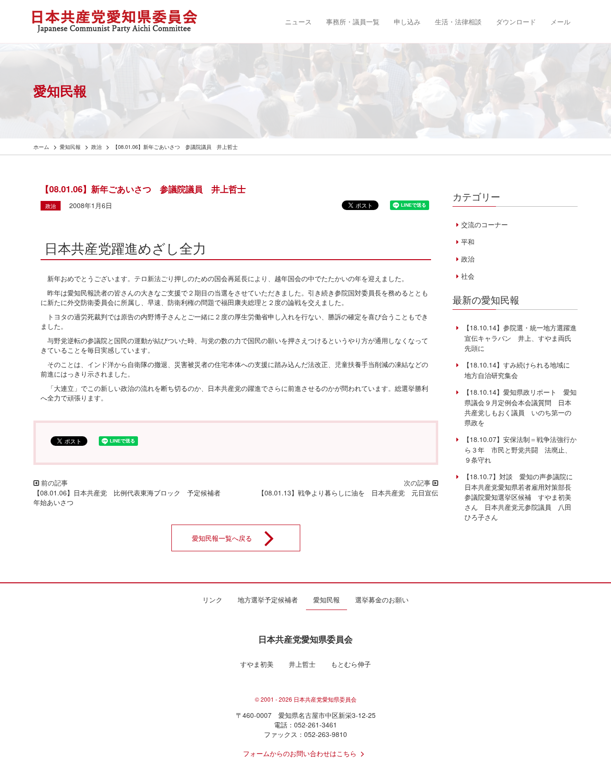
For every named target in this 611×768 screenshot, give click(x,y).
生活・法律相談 (458, 21)
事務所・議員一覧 (352, 21)
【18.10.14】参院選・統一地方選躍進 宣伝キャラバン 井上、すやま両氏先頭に (522, 338)
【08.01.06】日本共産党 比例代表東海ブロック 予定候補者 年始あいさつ (130, 497)
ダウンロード (516, 21)
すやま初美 (257, 664)
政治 (50, 206)
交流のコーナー (484, 224)
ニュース (298, 21)
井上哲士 (302, 664)
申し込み (407, 21)
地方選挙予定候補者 (268, 599)
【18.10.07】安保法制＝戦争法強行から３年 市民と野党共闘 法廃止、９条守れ (518, 449)
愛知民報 (326, 599)
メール (560, 21)
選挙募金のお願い (382, 599)
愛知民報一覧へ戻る (222, 538)
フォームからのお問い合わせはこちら (300, 753)
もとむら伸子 (351, 664)
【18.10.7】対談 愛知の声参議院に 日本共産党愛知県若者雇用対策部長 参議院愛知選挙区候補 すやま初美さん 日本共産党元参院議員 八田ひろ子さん (520, 497)
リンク (212, 599)
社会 (467, 276)
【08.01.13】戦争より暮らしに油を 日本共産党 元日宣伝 (348, 492)
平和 (467, 241)
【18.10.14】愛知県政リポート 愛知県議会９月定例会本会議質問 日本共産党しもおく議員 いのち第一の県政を (518, 407)
